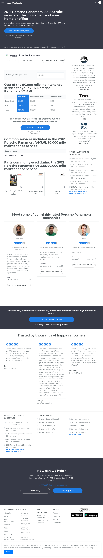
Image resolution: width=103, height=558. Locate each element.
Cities (6, 528)
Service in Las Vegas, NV (80, 419)
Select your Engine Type (16, 75)
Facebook (56, 513)
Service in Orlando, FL (47, 429)
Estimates (8, 534)
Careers (7, 525)
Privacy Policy (26, 524)
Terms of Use (25, 532)
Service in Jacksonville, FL (80, 429)
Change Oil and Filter (14, 155)
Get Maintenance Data (53, 60)
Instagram (57, 523)
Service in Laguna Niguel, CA (49, 419)
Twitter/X (56, 519)
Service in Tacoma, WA (47, 426)
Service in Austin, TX (78, 432)
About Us (7, 513)
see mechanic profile (19, 285)
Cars (6, 531)
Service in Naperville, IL (47, 422)
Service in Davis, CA (46, 432)
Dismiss (8, 552)
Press (6, 516)
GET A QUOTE (68, 491)
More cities (75, 435)
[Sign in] (99, 2)
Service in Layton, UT (79, 426)
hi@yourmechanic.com (58, 485)
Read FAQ (35, 491)
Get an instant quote (18, 31)
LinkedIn (56, 516)
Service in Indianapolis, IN (80, 422)
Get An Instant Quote (35, 128)
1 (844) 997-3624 (41, 485)
